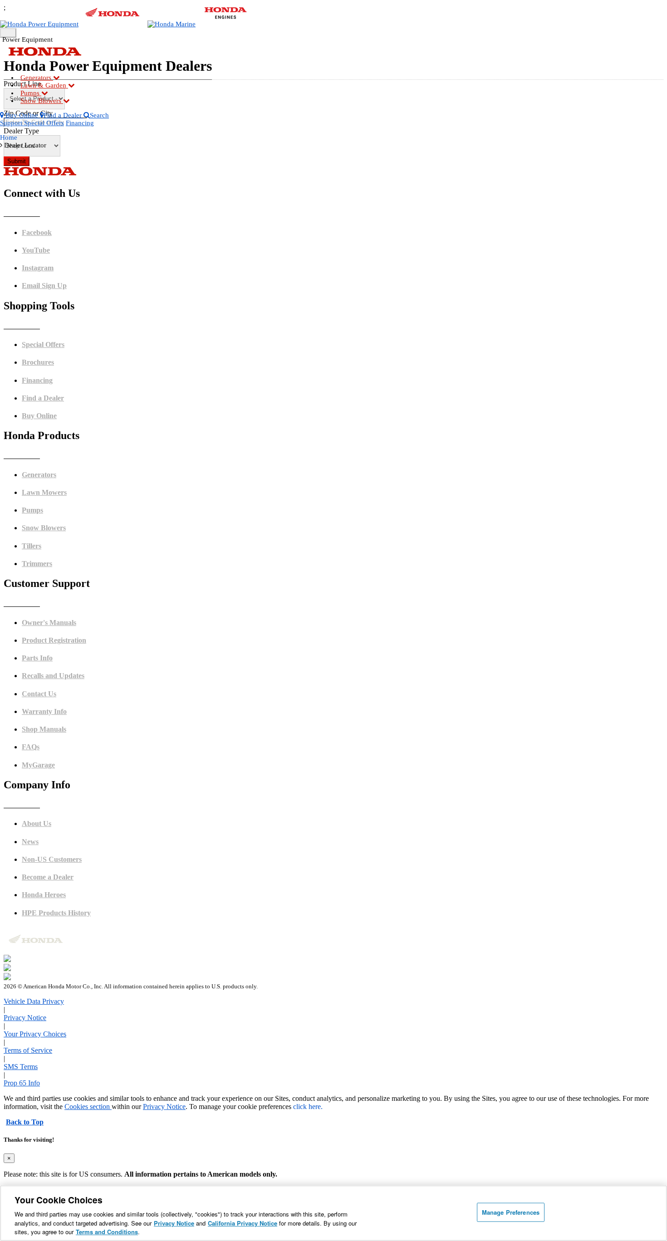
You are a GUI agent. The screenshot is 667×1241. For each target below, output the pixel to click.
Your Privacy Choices (35, 1034)
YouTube (36, 250)
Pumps (30, 93)
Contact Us (39, 694)
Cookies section (88, 1106)
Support (12, 123)
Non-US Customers (52, 859)
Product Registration (54, 640)
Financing (80, 123)
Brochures (38, 362)
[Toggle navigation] (8, 33)
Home (8, 137)
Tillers (31, 546)
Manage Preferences (510, 1212)
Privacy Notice (25, 1017)
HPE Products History (56, 913)
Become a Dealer (48, 877)
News (30, 841)
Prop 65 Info (22, 1083)
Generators (36, 77)
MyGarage (38, 765)
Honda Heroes (44, 895)
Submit (16, 161)
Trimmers (37, 563)
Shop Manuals (44, 729)
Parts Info (37, 658)
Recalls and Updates (53, 675)
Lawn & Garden (44, 85)
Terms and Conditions (107, 1231)
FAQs (30, 747)
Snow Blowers (41, 100)
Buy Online (39, 416)
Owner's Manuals (49, 622)
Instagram (38, 268)
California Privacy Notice (242, 1223)
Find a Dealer (43, 398)
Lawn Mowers (44, 492)
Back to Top (25, 1122)
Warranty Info (44, 711)
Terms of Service (28, 1050)
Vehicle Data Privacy (34, 1001)
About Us (36, 823)
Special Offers (44, 123)
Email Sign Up (44, 285)
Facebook (37, 232)
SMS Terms (21, 1066)
